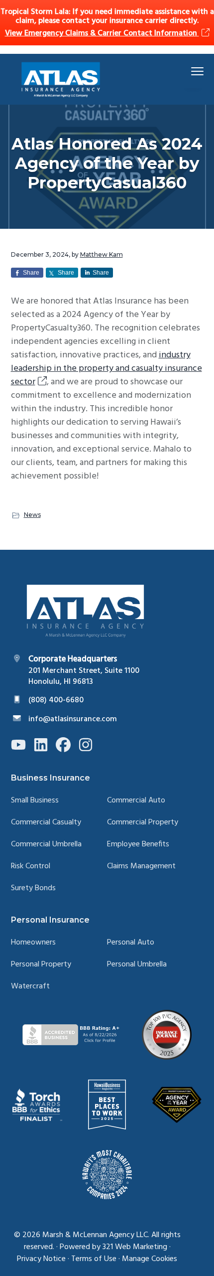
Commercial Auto (136, 801)
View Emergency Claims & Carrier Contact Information (102, 33)
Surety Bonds (33, 888)
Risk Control (30, 866)
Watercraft (30, 986)
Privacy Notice (41, 1259)
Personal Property (41, 964)
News (32, 514)
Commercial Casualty (46, 822)
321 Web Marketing (135, 1247)
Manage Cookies (149, 1259)
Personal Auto (130, 943)
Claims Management (141, 866)
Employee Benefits (138, 844)
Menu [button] (185, 71)
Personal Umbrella (137, 964)
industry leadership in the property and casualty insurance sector (106, 368)
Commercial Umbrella (46, 844)
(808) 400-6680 (56, 700)
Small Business (35, 801)
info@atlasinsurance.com (72, 719)
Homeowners (33, 943)
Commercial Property (142, 822)
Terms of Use (93, 1259)
